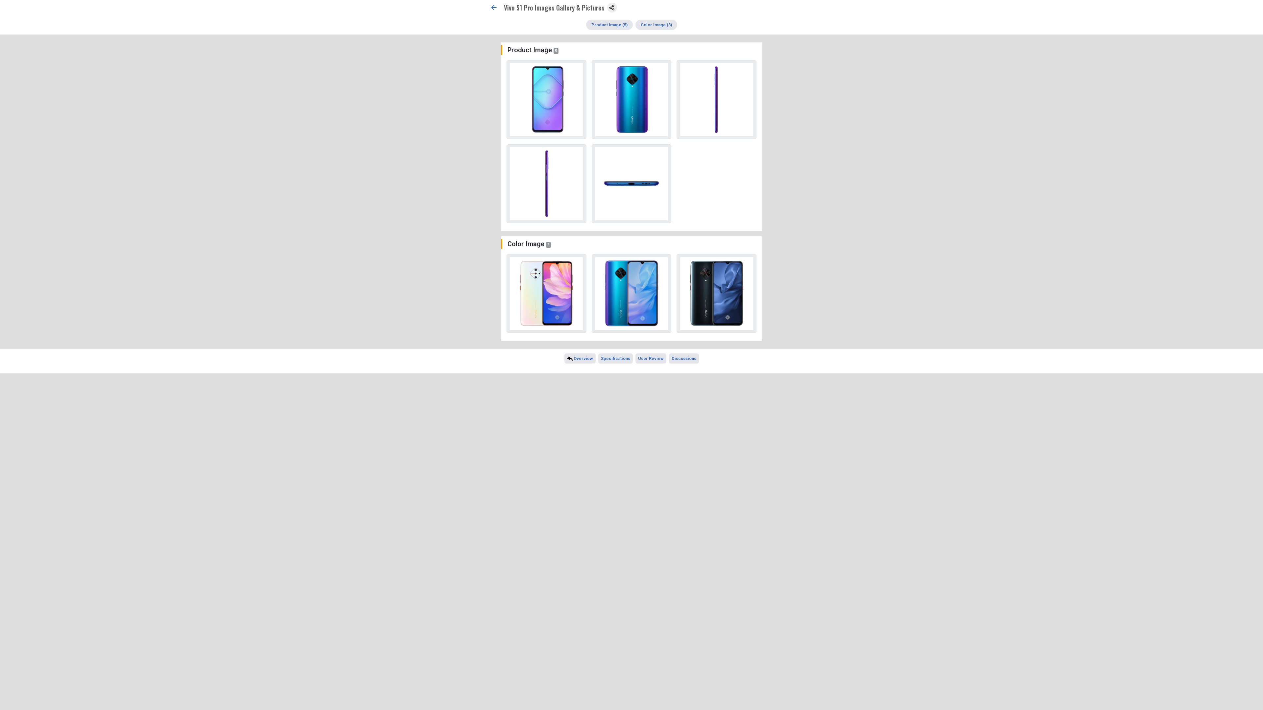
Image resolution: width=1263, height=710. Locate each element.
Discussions (684, 358)
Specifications (615, 358)
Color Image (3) (656, 24)
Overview (583, 358)
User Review (651, 358)
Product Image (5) (609, 24)
